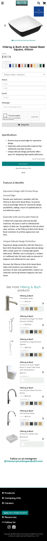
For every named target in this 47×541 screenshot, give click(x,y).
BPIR (23, 173)
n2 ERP (37, 536)
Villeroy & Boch (30, 287)
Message (6, 103)
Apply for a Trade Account (15, 513)
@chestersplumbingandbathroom (23, 461)
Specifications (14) (23, 168)
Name (4, 80)
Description (23, 164)
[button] (2, 3)
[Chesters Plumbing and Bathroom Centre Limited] (20, 3)
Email (4, 93)
